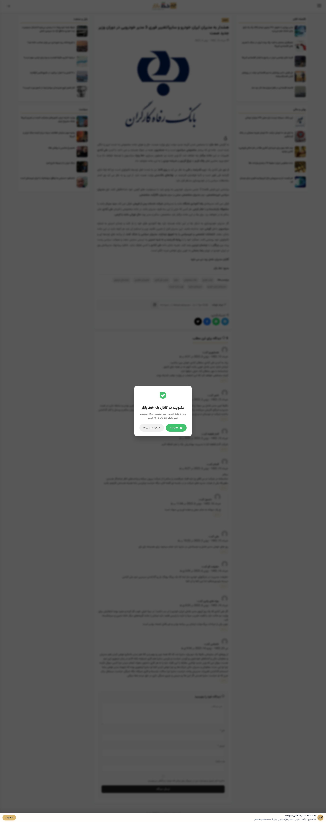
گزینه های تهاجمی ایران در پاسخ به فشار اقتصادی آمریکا (267, 57)
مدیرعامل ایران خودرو (217, 286)
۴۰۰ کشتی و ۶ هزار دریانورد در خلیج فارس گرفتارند (52, 73)
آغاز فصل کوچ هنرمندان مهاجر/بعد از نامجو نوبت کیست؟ (49, 88)
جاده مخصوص (190, 280)
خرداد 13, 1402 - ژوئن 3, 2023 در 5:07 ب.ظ (203, 400)
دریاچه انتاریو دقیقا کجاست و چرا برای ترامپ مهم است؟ (49, 57)
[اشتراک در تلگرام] (225, 321)
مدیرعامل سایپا (195, 286)
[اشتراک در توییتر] (198, 321)
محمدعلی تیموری (121, 280)
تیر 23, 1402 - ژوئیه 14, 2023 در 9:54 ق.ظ (204, 648)
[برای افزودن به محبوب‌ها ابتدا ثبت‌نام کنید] (225, 139)
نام (222, 731)
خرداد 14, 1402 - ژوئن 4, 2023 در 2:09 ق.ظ (204, 571)
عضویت (9, 817)
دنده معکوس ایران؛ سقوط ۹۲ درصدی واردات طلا (271, 163)
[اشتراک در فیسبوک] (207, 321)
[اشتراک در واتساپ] (216, 321)
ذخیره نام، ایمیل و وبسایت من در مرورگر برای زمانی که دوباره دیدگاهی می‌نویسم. (186, 781)
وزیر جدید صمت (176, 286)
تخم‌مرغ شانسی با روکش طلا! (61, 148)
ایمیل (221, 746)
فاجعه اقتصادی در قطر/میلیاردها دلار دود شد (272, 88)
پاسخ (224, 380)
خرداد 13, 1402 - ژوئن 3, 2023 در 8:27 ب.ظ (203, 469)
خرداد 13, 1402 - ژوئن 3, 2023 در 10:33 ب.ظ (203, 541)
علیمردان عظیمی (142, 280)
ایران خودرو (207, 280)
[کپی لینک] (155, 305)
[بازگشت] (8, 6)
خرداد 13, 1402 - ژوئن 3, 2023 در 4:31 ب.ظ (203, 357)
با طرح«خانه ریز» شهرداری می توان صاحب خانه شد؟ (51, 42)
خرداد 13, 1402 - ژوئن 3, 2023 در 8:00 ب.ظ (203, 438)
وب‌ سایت (220, 761)
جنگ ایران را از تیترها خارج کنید (60, 163)
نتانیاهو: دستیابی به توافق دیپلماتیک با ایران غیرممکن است (47, 178)
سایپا (176, 280)
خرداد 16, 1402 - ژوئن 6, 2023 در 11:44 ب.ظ (196, 504)
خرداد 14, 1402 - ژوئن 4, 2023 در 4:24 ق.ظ (204, 605)
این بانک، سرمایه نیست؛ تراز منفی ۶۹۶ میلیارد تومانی (269, 118)
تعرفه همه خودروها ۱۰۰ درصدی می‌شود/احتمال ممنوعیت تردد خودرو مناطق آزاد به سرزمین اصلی (48, 29)
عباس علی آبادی (161, 280)
